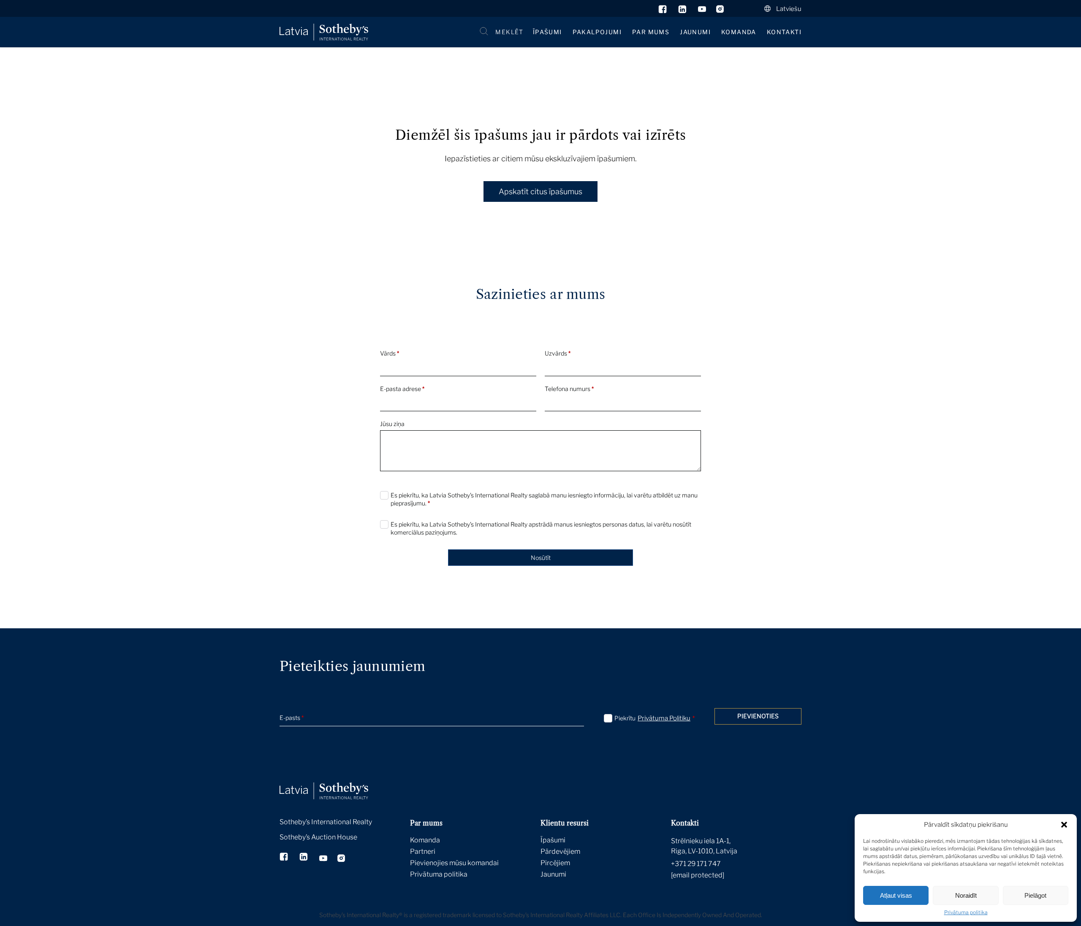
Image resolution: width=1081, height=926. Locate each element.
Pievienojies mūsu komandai (454, 863)
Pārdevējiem (560, 851)
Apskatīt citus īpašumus (540, 191)
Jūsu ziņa (392, 423)
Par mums (650, 31)
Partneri (422, 851)
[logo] (324, 32)
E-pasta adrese (402, 388)
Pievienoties (758, 716)
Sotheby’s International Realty (326, 822)
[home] (334, 781)
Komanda (738, 31)
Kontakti (784, 31)
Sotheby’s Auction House (318, 837)
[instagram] (720, 11)
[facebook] (663, 11)
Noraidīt (966, 895)
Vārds (389, 353)
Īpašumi (547, 31)
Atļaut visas (896, 895)
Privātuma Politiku (664, 718)
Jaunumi (695, 31)
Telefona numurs (569, 388)
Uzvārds (557, 353)
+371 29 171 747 (696, 864)
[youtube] (702, 11)
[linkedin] (683, 11)
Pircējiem (555, 863)
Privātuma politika (966, 912)
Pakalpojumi (597, 31)
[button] (1064, 824)
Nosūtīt (541, 557)
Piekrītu (654, 718)
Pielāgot (1035, 895)
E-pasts (292, 717)
